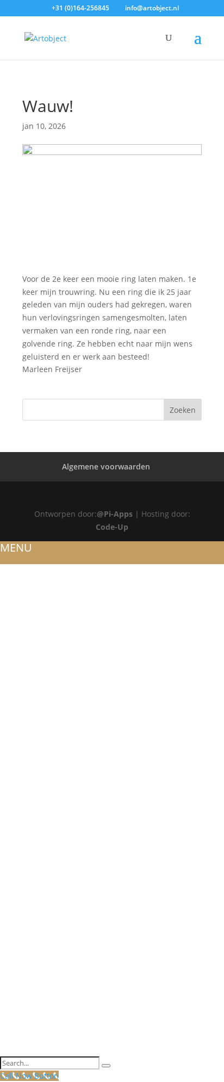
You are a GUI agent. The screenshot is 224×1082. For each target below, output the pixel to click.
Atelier (14, 596)
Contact (17, 1049)
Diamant (18, 893)
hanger (16, 855)
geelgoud (21, 777)
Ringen (14, 725)
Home (12, 570)
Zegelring (21, 880)
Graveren (20, 906)
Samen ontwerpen (39, 997)
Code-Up (112, 527)
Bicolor (17, 699)
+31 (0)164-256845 (80, 8)
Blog (11, 622)
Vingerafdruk (30, 1023)
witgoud (19, 751)
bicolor (17, 803)
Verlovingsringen (39, 738)
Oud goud (22, 919)
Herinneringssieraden (47, 816)
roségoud (22, 764)
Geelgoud (21, 687)
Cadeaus (18, 1036)
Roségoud (22, 674)
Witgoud (19, 661)
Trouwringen (29, 634)
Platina (16, 790)
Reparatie (20, 958)
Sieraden (19, 712)
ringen (14, 829)
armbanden (25, 842)
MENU (16, 547)
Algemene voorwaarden (106, 466)
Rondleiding (27, 984)
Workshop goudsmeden (52, 971)
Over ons (20, 583)
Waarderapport (35, 945)
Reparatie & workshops (50, 933)
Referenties (24, 609)
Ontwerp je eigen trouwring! (62, 647)
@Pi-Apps (115, 514)
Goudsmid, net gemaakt (52, 868)
